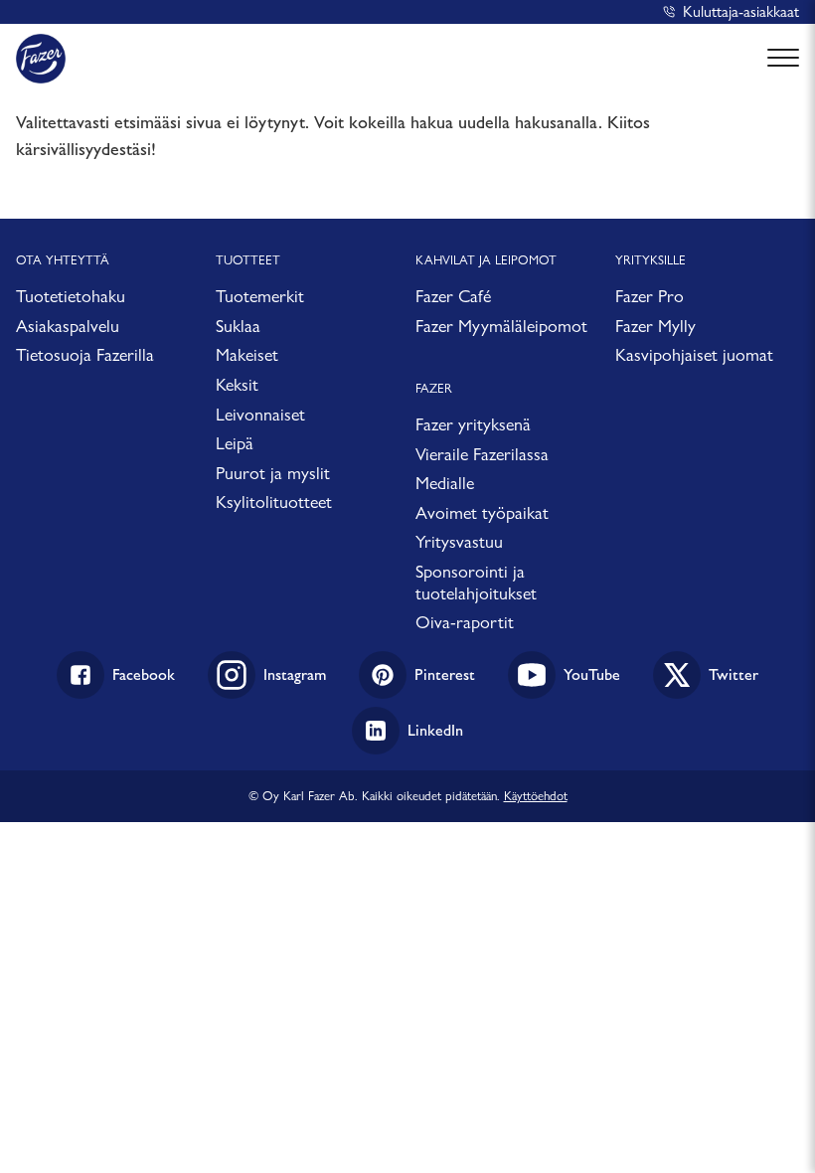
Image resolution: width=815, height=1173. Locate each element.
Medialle (444, 482)
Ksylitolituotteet (274, 501)
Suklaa (238, 325)
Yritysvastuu (459, 541)
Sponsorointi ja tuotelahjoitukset (476, 582)
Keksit (237, 384)
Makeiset (247, 354)
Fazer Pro (649, 295)
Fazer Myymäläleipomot (501, 325)
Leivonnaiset (260, 414)
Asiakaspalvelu (67, 325)
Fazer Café (453, 295)
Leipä (234, 442)
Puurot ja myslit (273, 472)
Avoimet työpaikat (482, 512)
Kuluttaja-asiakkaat (741, 11)
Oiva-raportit (464, 621)
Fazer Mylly (655, 325)
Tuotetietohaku (70, 295)
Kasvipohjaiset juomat (694, 354)
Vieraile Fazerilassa (482, 453)
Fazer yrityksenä (473, 424)
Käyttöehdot (536, 795)
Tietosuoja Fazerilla (85, 354)
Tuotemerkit (260, 295)
